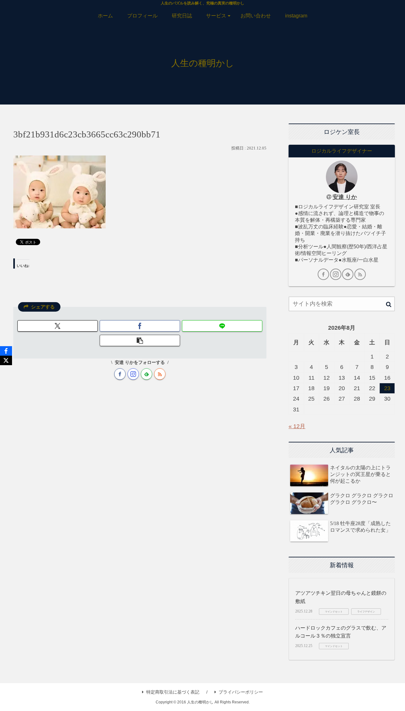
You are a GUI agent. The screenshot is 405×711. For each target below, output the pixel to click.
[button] (140, 340)
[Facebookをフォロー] (120, 374)
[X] (6, 360)
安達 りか (345, 197)
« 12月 (297, 426)
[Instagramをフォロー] (133, 374)
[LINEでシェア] (222, 326)
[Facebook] (6, 351)
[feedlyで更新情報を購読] (146, 374)
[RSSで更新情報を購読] (159, 374)
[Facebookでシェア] (140, 326)
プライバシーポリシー (241, 692)
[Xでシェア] (57, 326)
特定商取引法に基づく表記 (172, 692)
